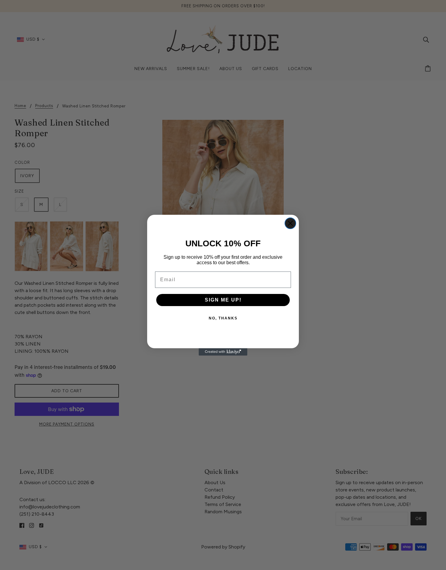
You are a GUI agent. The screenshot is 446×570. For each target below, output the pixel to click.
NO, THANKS (223, 318)
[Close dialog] (290, 223)
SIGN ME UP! (223, 299)
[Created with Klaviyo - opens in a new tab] (223, 352)
